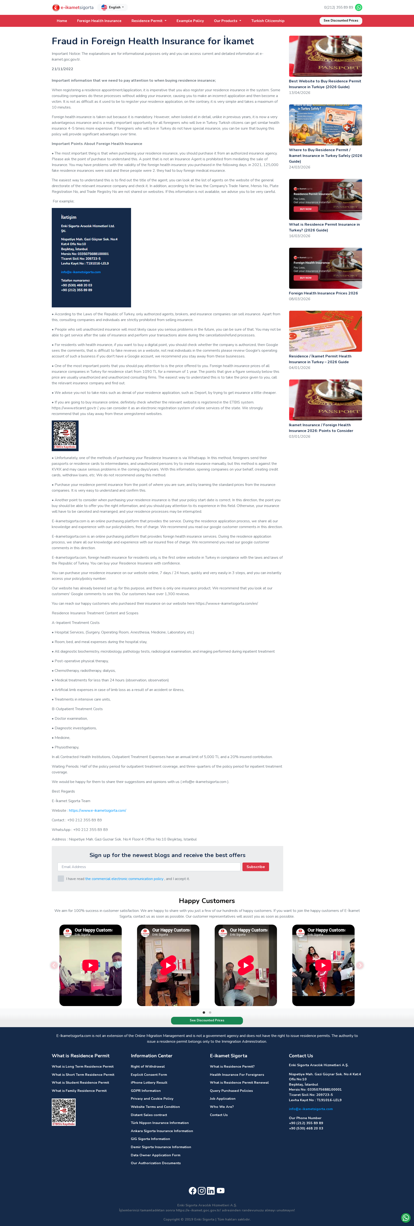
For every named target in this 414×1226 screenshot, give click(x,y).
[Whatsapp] (406, 1218)
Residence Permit (148, 20)
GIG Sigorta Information (150, 1138)
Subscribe (256, 866)
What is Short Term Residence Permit (83, 1074)
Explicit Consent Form (149, 1074)
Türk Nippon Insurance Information (160, 1122)
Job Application (223, 1098)
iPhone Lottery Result (149, 1082)
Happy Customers (207, 900)
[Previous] (54, 965)
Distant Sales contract (149, 1114)
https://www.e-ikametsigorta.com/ (97, 810)
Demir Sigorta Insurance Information (161, 1147)
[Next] (359, 965)
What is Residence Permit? (232, 1066)
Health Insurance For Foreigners (237, 1074)
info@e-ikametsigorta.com (311, 1108)
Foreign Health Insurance (99, 20)
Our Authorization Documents (156, 1163)
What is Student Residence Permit (80, 1082)
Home (62, 20)
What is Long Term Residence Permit (83, 1066)
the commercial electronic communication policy (124, 878)
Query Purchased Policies (231, 1090)
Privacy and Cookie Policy (152, 1098)
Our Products (226, 20)
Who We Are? (222, 1106)
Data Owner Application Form (155, 1155)
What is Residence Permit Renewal (239, 1082)
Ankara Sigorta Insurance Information (162, 1130)
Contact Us (219, 1114)
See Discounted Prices (341, 20)
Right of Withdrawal (148, 1066)
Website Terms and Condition (155, 1106)
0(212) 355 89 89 (338, 7)
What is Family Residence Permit (79, 1090)
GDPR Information (146, 1090)
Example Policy (190, 20)
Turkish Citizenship (267, 20)
